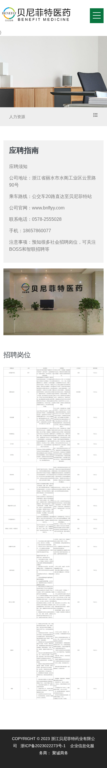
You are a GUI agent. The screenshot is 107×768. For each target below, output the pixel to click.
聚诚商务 (60, 753)
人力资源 (17, 116)
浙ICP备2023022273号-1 (43, 745)
